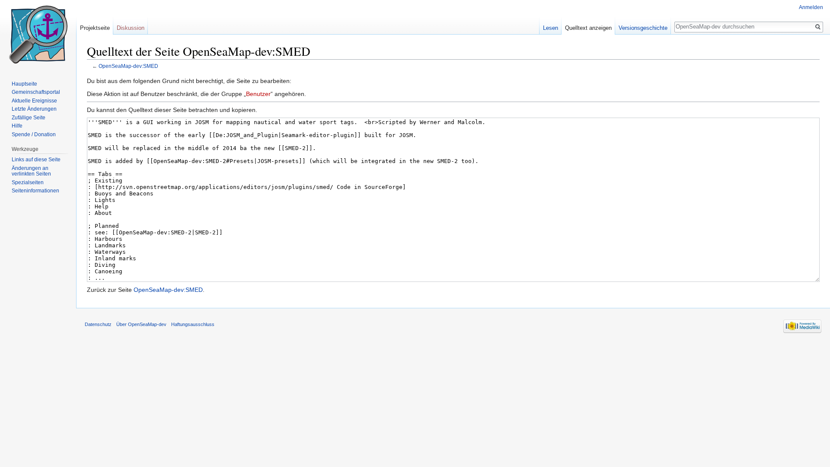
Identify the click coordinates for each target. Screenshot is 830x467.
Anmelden (811, 7)
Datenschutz (98, 324)
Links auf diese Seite (36, 160)
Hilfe (17, 126)
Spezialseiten (28, 182)
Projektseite (95, 28)
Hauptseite (24, 84)
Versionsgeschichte (643, 28)
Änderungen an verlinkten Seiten (31, 171)
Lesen (550, 28)
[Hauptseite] (38, 34)
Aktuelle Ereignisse (34, 101)
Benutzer (258, 93)
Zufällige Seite (28, 118)
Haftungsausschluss (192, 324)
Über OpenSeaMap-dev (141, 324)
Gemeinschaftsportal (36, 92)
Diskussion (130, 28)
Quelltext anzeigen (588, 28)
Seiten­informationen (35, 191)
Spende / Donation (34, 134)
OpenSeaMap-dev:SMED (128, 66)
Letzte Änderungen (34, 109)
